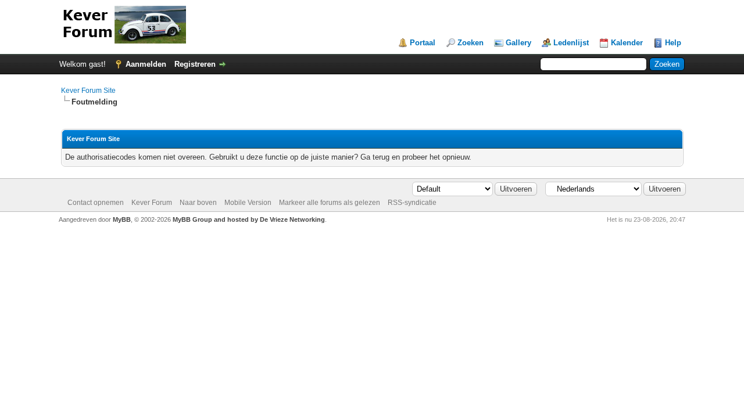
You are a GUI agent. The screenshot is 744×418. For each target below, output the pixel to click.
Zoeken (470, 42)
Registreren (195, 64)
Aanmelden (146, 64)
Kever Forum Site (88, 91)
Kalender (627, 42)
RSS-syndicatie (412, 203)
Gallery (518, 42)
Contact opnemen (95, 203)
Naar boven (198, 203)
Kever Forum (151, 203)
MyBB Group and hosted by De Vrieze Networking (249, 219)
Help (673, 42)
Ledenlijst (571, 42)
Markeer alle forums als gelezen (329, 203)
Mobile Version (247, 203)
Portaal (422, 42)
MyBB (122, 219)
